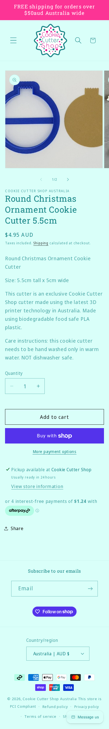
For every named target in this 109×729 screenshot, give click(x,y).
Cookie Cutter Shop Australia (50, 698)
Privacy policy (86, 706)
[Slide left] (41, 179)
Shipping (40, 243)
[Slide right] (68, 179)
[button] (13, 40)
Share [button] (17, 528)
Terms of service (40, 716)
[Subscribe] (90, 588)
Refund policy (55, 706)
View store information (37, 486)
